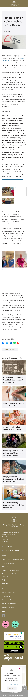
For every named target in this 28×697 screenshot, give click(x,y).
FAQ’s (4, 580)
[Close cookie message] (20, 669)
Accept (11, 688)
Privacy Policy (6, 596)
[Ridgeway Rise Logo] (14, 3)
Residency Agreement (9, 603)
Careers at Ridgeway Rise (10, 570)
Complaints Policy (8, 607)
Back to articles (10, 349)
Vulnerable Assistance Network (12, 179)
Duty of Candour (7, 600)
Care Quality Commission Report (13, 559)
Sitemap (5, 583)
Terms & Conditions (8, 593)
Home (4, 9)
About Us (5, 567)
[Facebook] (3, 616)
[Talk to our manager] (24, 688)
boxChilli (22, 695)
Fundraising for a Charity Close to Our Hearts (20, 9)
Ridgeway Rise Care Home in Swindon (11, 575)
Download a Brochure (9, 563)
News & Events (11, 9)
